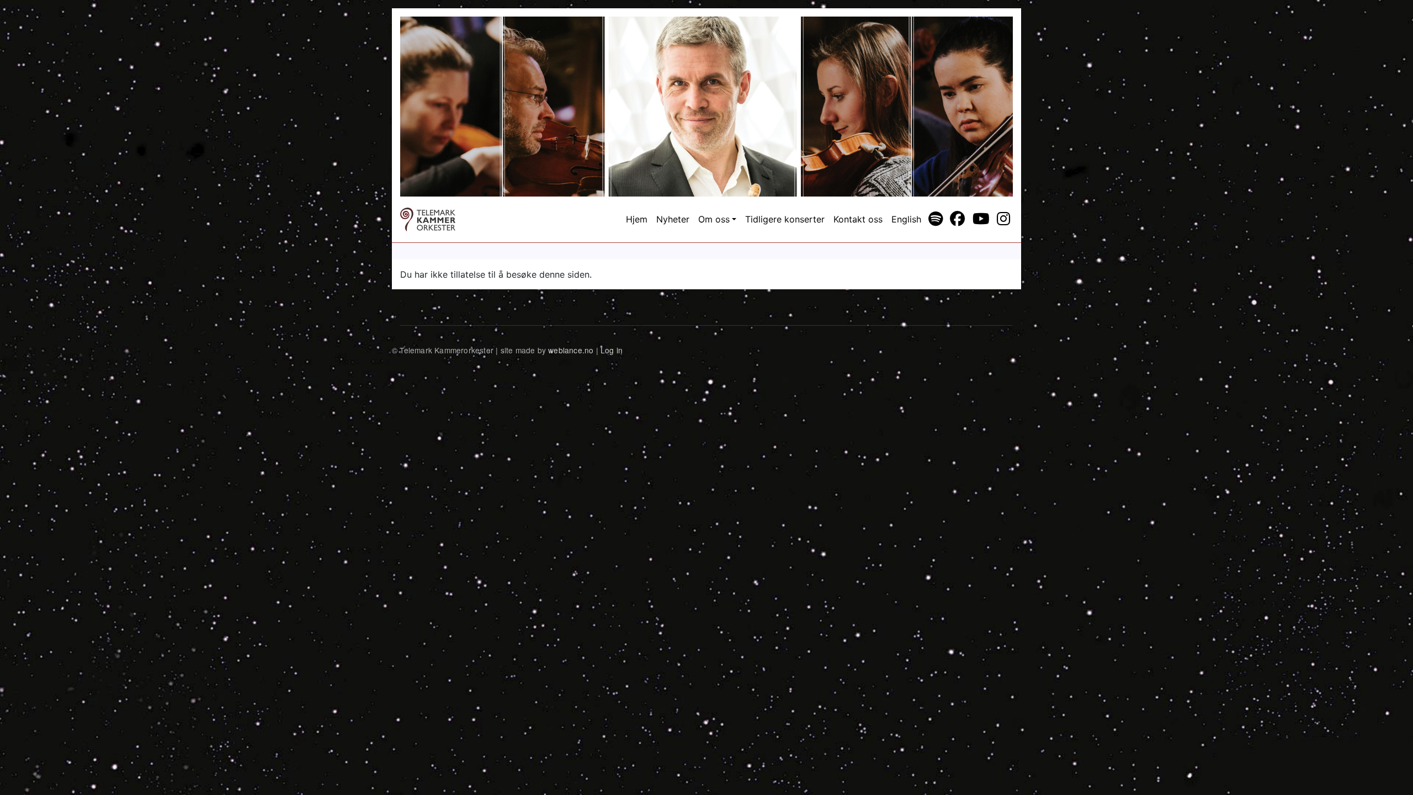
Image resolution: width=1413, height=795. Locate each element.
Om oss (714, 219)
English (906, 219)
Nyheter (672, 219)
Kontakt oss (858, 219)
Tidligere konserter (785, 219)
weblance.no (570, 350)
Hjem (636, 219)
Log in (612, 350)
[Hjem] (427, 219)
